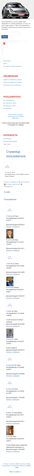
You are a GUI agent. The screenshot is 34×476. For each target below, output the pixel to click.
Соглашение (14, 466)
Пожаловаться (8, 186)
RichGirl (9, 263)
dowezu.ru (22, 466)
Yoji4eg (9, 216)
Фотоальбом (25, 182)
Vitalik (9, 311)
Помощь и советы (8, 464)
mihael (9, 389)
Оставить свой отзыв (12, 184)
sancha (9, 240)
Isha (8, 436)
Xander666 (10, 365)
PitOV (9, 287)
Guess (9, 339)
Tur (6, 172)
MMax (9, 413)
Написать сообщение (10, 182)
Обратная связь (20, 464)
